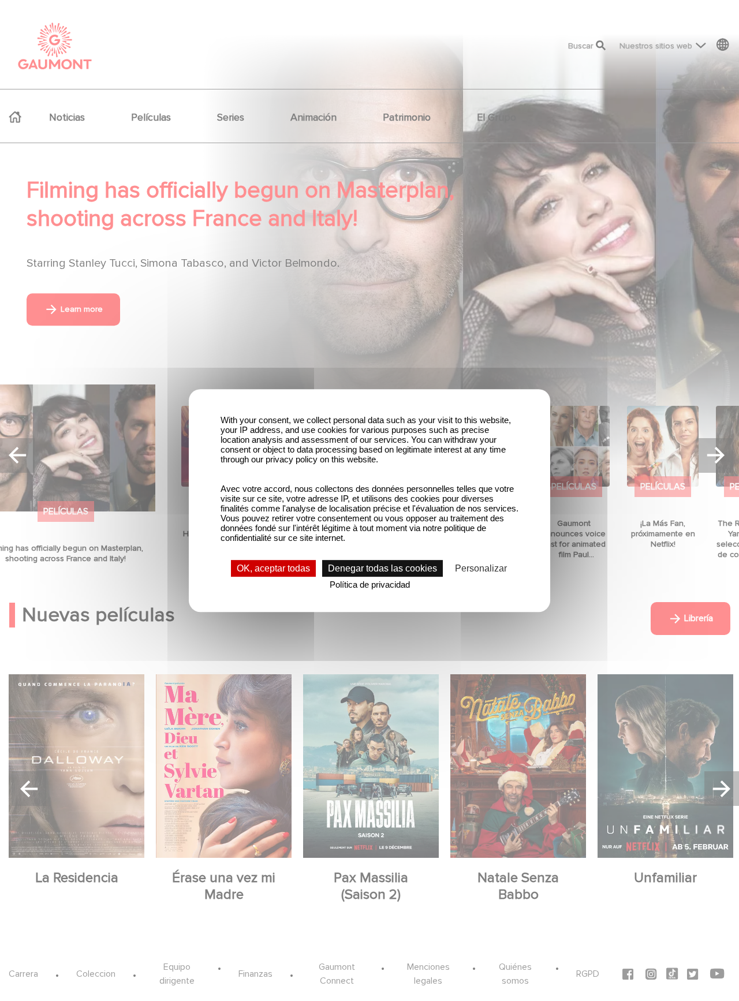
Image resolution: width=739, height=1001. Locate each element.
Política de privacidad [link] (370, 584)
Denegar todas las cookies (382, 568)
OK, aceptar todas (273, 568)
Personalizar (481, 568)
